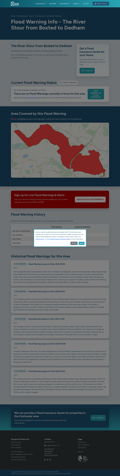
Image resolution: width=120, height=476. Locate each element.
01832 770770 (102, 3)
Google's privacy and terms (57, 239)
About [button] (76, 3)
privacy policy (39, 239)
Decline (74, 243)
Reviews (52, 3)
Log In (85, 3)
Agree (81, 243)
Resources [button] (64, 3)
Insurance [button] (40, 3)
